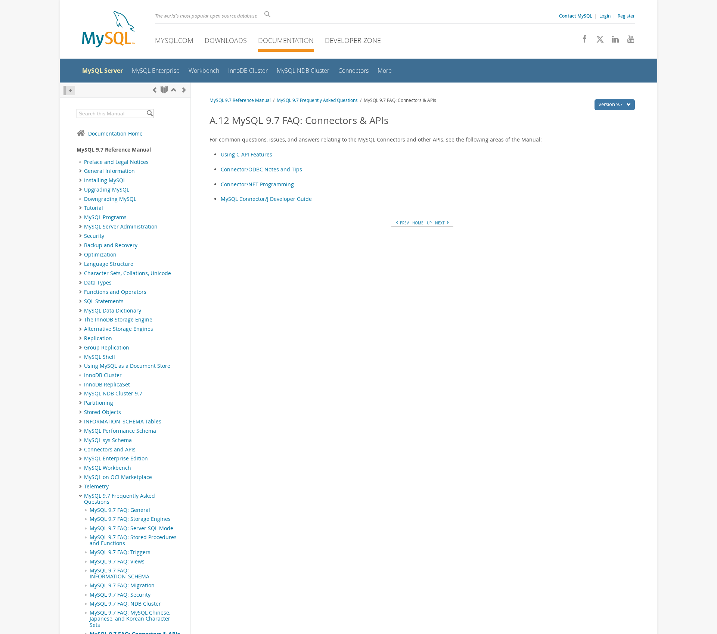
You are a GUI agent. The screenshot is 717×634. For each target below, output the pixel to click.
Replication (98, 338)
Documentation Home (115, 133)
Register (626, 16)
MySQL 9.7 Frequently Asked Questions (119, 498)
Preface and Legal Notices (116, 162)
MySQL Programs (105, 217)
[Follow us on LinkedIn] (613, 41)
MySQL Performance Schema (120, 431)
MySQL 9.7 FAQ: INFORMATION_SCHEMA (119, 573)
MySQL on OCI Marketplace (118, 477)
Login (605, 16)
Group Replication (106, 347)
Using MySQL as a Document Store (127, 366)
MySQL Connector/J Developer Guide (266, 198)
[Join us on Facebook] (582, 41)
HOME (417, 223)
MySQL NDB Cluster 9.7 (113, 393)
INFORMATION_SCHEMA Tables (122, 421)
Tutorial (93, 208)
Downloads (226, 40)
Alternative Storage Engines (118, 329)
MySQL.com (174, 40)
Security (94, 236)
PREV (404, 223)
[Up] (173, 90)
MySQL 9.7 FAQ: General (120, 510)
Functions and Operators (115, 292)
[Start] (164, 90)
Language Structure (108, 264)
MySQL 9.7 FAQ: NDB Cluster (125, 603)
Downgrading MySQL (110, 199)
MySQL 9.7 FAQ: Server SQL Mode (131, 528)
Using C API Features (246, 154)
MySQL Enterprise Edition (116, 458)
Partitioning (98, 403)
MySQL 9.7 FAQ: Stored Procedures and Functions (133, 540)
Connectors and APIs (110, 449)
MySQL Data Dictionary (112, 310)
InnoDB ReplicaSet (107, 384)
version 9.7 (611, 104)
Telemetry (96, 486)
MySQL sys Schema (108, 440)
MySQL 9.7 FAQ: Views (117, 561)
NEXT (440, 223)
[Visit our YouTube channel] (628, 41)
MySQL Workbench (107, 467)
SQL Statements (104, 301)
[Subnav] (80, 171)
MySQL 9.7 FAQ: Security (120, 594)
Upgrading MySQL (106, 189)
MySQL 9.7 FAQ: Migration (122, 585)
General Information (109, 171)
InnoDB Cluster (103, 375)
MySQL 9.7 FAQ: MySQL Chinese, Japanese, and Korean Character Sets (130, 618)
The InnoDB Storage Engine (118, 319)
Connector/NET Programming (257, 184)
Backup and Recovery (110, 245)
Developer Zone (353, 40)
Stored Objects (102, 412)
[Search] (149, 113)
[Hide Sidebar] (69, 90)
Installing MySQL (105, 180)
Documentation (286, 40)
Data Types (98, 282)
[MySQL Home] (108, 30)
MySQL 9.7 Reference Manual (240, 100)
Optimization (100, 254)
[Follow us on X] (597, 41)
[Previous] (154, 90)
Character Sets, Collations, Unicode (127, 273)
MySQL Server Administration (121, 226)
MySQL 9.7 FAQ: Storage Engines (130, 519)
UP (429, 223)
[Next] (184, 90)
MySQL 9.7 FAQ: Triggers (120, 552)
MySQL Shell (99, 357)
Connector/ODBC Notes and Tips (261, 169)
